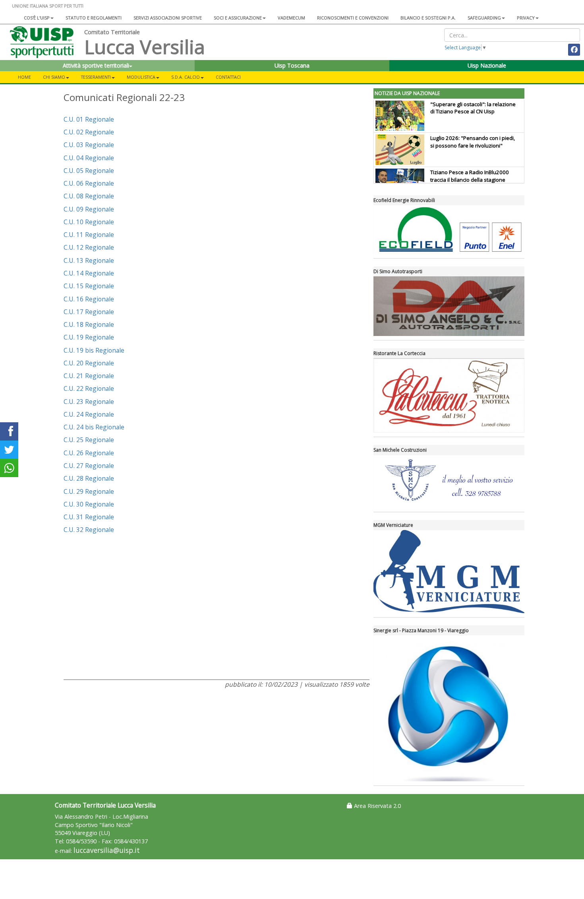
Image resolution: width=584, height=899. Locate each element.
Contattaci (228, 77)
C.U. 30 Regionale (89, 504)
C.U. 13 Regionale (89, 260)
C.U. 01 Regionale (89, 119)
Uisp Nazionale (487, 65)
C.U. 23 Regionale (89, 401)
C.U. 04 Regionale (89, 157)
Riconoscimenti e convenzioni (353, 18)
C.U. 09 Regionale (89, 209)
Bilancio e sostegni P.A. (428, 18)
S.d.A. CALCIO (185, 77)
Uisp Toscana (292, 65)
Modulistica (141, 77)
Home (24, 77)
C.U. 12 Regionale (89, 247)
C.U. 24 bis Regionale (94, 427)
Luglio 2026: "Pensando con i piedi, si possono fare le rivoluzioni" (472, 141)
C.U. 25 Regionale (89, 439)
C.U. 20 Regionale (89, 363)
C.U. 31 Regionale (89, 517)
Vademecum (291, 18)
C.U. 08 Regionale (89, 196)
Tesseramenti (96, 77)
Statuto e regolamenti (94, 18)
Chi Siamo (54, 77)
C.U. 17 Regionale (89, 311)
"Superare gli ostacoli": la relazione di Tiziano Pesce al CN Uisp (473, 108)
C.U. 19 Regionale (89, 337)
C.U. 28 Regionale (89, 478)
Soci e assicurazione (238, 18)
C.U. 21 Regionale (89, 375)
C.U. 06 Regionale (89, 183)
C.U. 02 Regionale (89, 132)
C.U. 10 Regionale (89, 221)
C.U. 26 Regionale (89, 453)
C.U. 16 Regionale (89, 299)
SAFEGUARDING (484, 18)
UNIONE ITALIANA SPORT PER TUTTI (47, 6)
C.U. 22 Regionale (89, 388)
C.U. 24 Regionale (89, 414)
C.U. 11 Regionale (89, 234)
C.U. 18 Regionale (89, 324)
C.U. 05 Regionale (89, 170)
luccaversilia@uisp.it (106, 850)
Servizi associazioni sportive (167, 18)
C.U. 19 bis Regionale (94, 350)
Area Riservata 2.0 (376, 806)
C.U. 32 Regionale (89, 529)
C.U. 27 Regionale (89, 465)
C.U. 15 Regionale (89, 286)
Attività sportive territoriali (96, 65)
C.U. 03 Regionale (89, 144)
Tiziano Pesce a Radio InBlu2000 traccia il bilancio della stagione (469, 176)
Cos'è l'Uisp (37, 18)
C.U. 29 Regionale (89, 491)
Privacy (526, 18)
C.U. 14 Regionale (89, 273)
